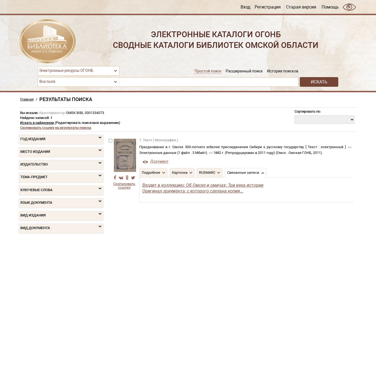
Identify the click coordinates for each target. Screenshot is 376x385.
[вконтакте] (121, 177)
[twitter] (133, 177)
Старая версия (301, 6)
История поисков (282, 71)
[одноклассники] (127, 177)
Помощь (330, 6)
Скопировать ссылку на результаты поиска (55, 128)
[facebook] (115, 177)
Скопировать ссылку (124, 185)
